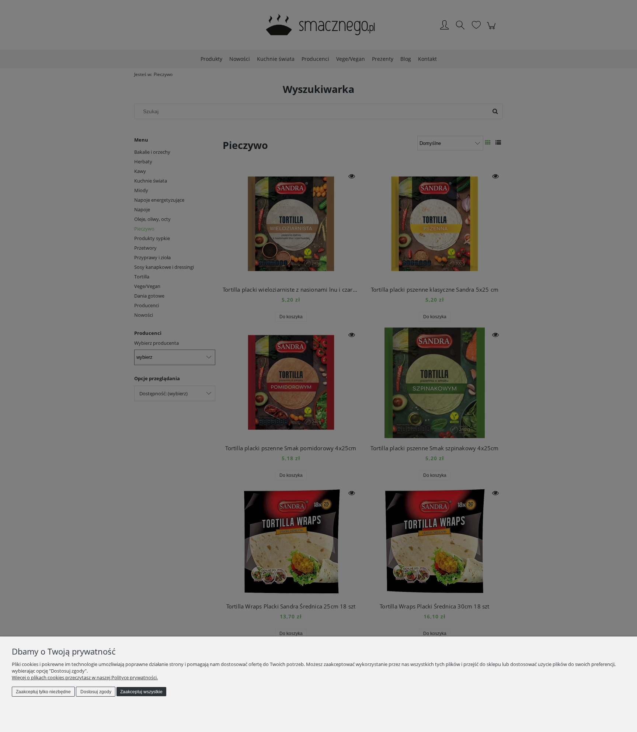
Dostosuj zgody (95, 691)
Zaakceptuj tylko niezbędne (43, 691)
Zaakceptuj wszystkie (141, 691)
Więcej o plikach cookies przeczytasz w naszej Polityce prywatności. (85, 677)
